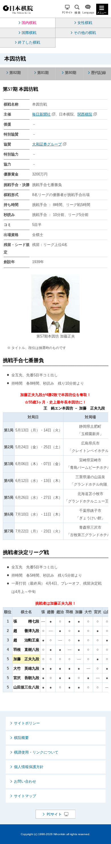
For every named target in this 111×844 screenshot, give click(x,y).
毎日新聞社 (41, 114)
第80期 (70, 72)
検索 (77, 9)
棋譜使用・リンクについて (36, 752)
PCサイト (67, 9)
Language (88, 9)
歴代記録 (98, 72)
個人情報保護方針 (29, 767)
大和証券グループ (47, 144)
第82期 (15, 72)
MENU (102, 9)
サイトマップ (25, 796)
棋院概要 (21, 738)
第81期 (43, 72)
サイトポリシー (27, 723)
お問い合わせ (25, 781)
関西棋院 (84, 114)
